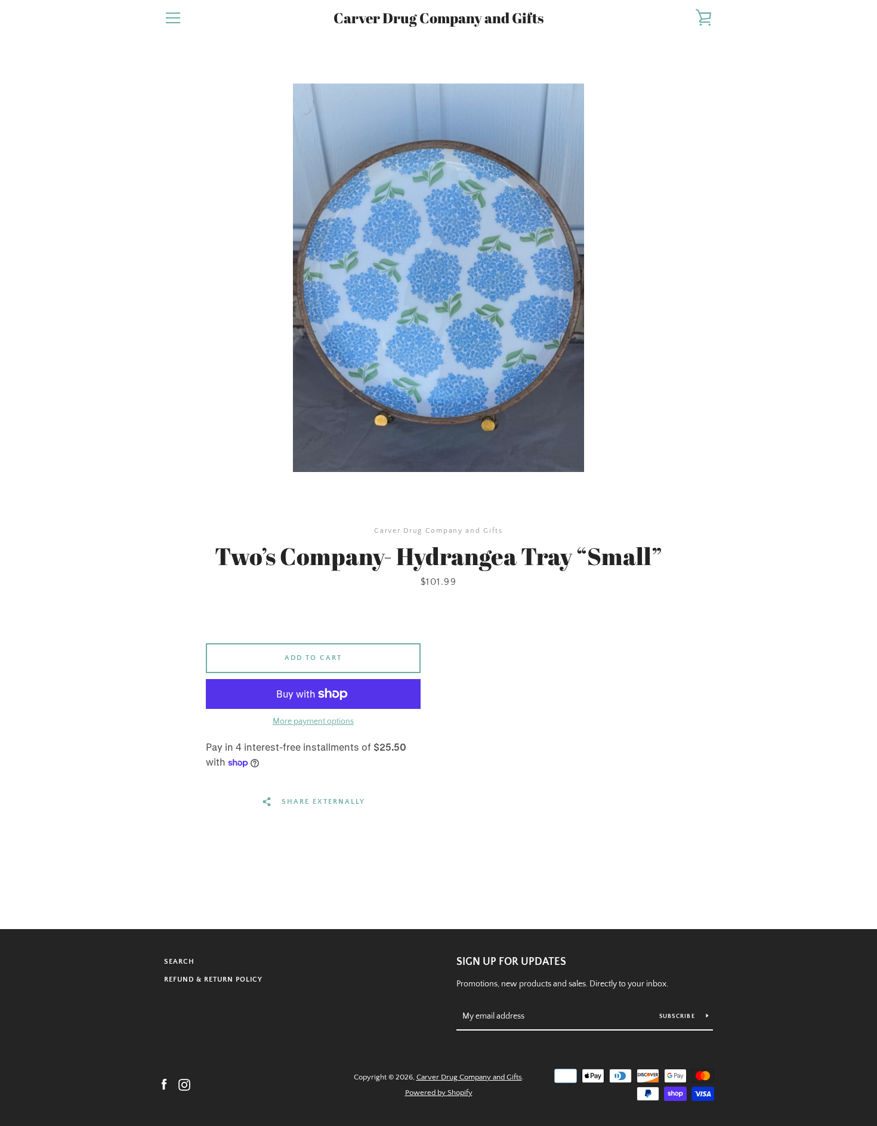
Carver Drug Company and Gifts (438, 18)
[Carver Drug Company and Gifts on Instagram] (184, 1084)
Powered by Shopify (439, 1092)
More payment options (313, 721)
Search (179, 961)
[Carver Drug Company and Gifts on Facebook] (164, 1084)
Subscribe (678, 1016)
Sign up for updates (511, 962)
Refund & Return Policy (213, 979)
